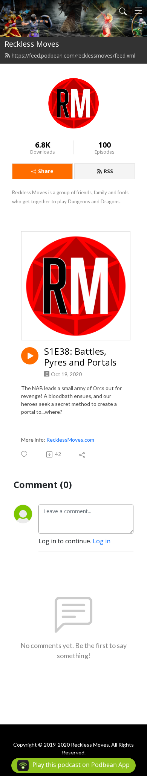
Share (46, 171)
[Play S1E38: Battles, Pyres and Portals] (29, 355)
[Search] (123, 10)
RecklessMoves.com (70, 439)
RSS (108, 171)
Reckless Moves (32, 44)
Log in (101, 541)
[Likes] (24, 454)
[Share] (82, 454)
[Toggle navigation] (138, 10)
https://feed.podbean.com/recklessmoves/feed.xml (73, 55)
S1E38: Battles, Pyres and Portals (80, 357)
